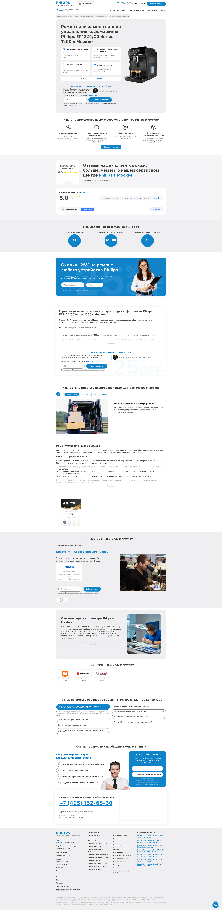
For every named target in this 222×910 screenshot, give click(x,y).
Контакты (59, 874)
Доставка (59, 868)
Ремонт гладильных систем (122, 845)
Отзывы (136, 10)
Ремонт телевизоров (120, 836)
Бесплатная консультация (100, 100)
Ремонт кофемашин (94, 836)
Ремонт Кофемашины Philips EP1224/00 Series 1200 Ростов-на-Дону (150, 850)
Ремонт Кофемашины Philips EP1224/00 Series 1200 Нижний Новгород (150, 855)
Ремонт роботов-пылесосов (122, 865)
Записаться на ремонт (97, 366)
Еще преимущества (111, 147)
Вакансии (59, 880)
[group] (65, 675)
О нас (142, 10)
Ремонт (95, 394)
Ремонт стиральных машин (122, 856)
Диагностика (85, 394)
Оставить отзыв (87, 209)
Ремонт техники (87, 4)
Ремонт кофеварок (119, 853)
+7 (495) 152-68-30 (124, 2)
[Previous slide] (58, 600)
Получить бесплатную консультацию (148, 774)
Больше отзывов (156, 209)
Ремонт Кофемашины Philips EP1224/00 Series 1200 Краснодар (150, 846)
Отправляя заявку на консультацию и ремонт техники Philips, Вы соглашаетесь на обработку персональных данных (147, 781)
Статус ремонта (139, 4)
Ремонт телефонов (119, 842)
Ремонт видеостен (94, 846)
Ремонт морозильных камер (97, 843)
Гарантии (163, 10)
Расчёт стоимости (152, 10)
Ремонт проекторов (120, 839)
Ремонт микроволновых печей (98, 857)
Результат (104, 394)
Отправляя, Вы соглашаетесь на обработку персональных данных (78, 593)
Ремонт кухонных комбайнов (98, 854)
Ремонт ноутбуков (94, 860)
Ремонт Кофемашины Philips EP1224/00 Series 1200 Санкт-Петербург (150, 841)
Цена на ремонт (127, 10)
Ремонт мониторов (94, 869)
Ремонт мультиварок (120, 868)
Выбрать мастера (92, 589)
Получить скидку (95, 285)
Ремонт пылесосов (119, 862)
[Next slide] (64, 600)
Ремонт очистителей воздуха (98, 863)
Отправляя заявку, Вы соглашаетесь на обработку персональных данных (82, 290)
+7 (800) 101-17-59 (63, 848)
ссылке (67, 891)
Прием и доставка (71, 394)
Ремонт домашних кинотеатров (94, 839)
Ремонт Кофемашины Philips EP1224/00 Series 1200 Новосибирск (150, 860)
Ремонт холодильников (121, 859)
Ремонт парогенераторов (96, 866)
